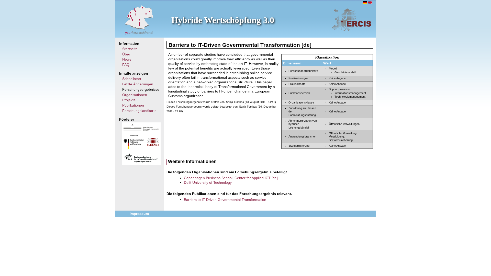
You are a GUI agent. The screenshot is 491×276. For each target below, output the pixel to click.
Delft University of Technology (208, 182)
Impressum (139, 214)
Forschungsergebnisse (140, 89)
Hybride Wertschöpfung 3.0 (222, 20)
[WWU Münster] (141, 130)
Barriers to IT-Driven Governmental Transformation (225, 200)
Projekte (129, 100)
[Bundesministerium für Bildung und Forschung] (134, 148)
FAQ (125, 65)
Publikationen (133, 105)
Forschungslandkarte (139, 111)
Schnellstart (131, 79)
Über (126, 54)
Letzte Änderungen (137, 84)
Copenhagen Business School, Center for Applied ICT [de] (231, 178)
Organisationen (134, 95)
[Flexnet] (153, 145)
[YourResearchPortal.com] (139, 19)
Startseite (130, 49)
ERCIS (351, 19)
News (126, 59)
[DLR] (141, 162)
